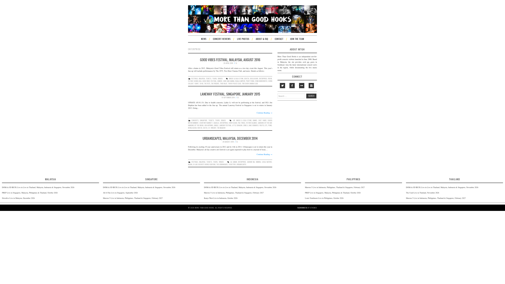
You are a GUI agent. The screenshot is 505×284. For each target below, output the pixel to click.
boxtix (246, 78)
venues (220, 78)
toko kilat (223, 83)
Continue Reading (264, 112)
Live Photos (243, 38)
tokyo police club (234, 83)
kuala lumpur (240, 81)
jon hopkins (208, 125)
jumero (219, 81)
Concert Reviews (222, 38)
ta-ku (201, 83)
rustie (200, 128)
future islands (251, 123)
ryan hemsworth (261, 81)
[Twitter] (282, 85)
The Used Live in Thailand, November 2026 (422, 192)
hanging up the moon (195, 125)
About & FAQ (262, 38)
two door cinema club (250, 83)
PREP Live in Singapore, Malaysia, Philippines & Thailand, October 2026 (30, 192)
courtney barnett (206, 123)
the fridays (215, 83)
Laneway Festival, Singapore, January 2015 (230, 93)
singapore (203, 120)
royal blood (192, 128)
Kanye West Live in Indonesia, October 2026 (221, 198)
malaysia (202, 78)
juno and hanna (228, 81)
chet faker (262, 120)
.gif (234, 120)
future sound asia (194, 81)
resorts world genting (207, 164)
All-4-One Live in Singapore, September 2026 (120, 192)
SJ (236, 63)
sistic (205, 128)
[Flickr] (301, 85)
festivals (194, 78)
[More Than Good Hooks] (252, 18)
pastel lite (263, 125)
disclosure (254, 78)
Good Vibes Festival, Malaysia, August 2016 (230, 59)
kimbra (258, 162)
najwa (190, 164)
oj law (195, 164)
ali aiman (233, 162)
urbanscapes (241, 164)
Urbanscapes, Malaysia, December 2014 (230, 138)
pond (270, 125)
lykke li (245, 125)
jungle (216, 125)
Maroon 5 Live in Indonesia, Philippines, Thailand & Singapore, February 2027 (133, 198)
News (203, 38)
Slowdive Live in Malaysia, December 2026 (18, 198)
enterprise (263, 78)
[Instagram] (311, 85)
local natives (267, 162)
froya (270, 78)
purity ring (250, 81)
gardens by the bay (265, 123)
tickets (208, 78)
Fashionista (302, 207)
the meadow (221, 128)
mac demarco (254, 125)
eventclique (233, 123)
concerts (195, 120)
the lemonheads (222, 164)
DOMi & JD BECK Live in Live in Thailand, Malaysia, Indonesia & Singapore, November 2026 (38, 187)
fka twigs (241, 123)
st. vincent (212, 128)
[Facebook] (292, 85)
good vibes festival (209, 81)
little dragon (237, 125)
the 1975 (207, 83)
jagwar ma (251, 162)
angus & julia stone (236, 78)
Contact (279, 38)
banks (255, 120)
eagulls (216, 123)
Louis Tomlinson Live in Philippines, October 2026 (324, 198)
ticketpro (232, 164)
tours (214, 78)
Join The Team (297, 38)
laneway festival (225, 125)
